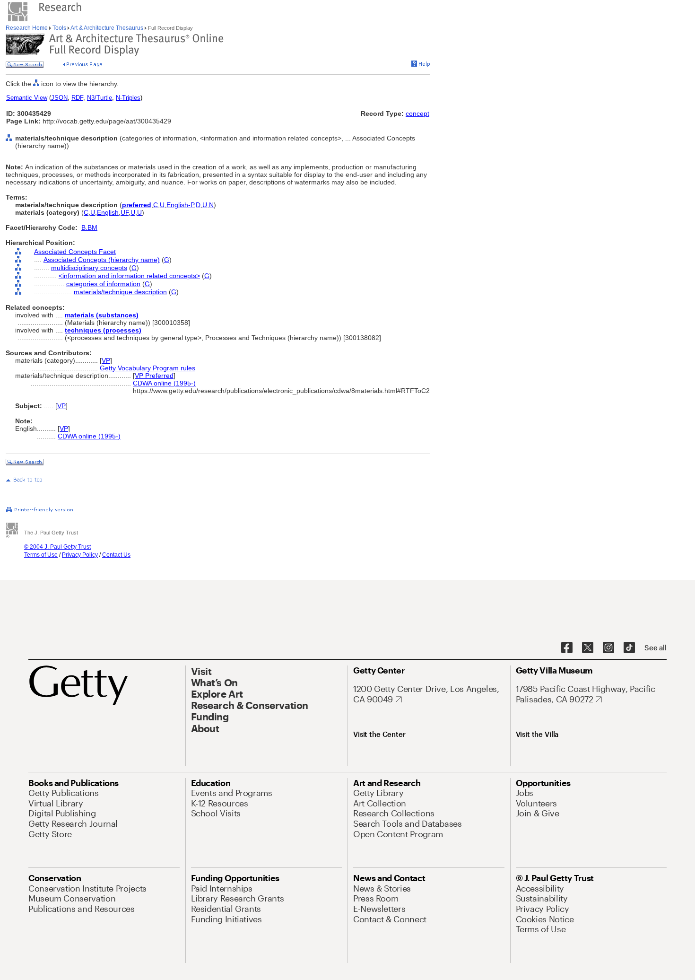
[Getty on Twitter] (587, 648)
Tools (59, 28)
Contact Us (116, 554)
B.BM (89, 227)
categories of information (103, 284)
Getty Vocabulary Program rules (147, 368)
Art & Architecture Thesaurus (107, 28)
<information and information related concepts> (129, 276)
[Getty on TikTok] (629, 648)
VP (106, 360)
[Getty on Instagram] (608, 648)
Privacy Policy (80, 554)
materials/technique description (120, 292)
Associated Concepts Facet (75, 251)
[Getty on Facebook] (567, 648)
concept (417, 113)
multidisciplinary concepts (89, 267)
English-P (180, 205)
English (108, 212)
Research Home (27, 28)
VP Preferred (154, 375)
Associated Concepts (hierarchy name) (101, 259)
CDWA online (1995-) (164, 383)
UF (125, 212)
